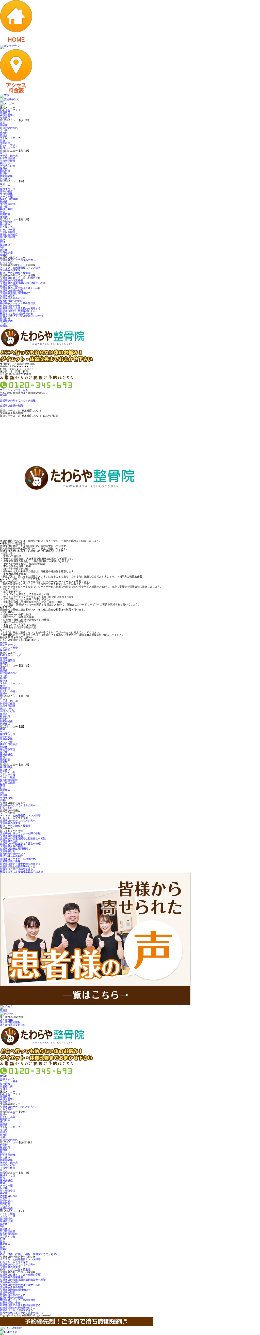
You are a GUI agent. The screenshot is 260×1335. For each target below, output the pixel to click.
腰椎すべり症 (7, 188)
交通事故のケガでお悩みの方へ (18, 260)
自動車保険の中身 (10, 305)
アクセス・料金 (9, 647)
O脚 (2, 247)
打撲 (2, 242)
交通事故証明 (7, 295)
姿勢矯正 (5, 117)
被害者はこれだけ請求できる (16, 313)
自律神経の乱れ (9, 127)
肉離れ (4, 255)
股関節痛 (5, 214)
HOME (3, 395)
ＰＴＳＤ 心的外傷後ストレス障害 (20, 267)
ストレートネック (10, 138)
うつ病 (4, 130)
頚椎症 (4, 132)
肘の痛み (5, 178)
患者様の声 (6, 321)
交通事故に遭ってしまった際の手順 (20, 277)
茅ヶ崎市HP (6, 1019)
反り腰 (4, 206)
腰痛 (2, 183)
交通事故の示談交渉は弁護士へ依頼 (20, 288)
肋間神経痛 (6, 176)
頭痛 (2, 122)
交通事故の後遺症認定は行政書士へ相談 (23, 283)
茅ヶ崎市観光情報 (10, 1022)
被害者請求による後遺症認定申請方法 (21, 316)
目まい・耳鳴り (9, 145)
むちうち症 (6, 262)
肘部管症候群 (7, 158)
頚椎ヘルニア (7, 148)
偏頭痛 (4, 125)
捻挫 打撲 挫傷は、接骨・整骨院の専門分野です (29, 1254)
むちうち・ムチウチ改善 (14, 818)
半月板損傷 (6, 252)
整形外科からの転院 (11, 300)
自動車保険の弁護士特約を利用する (20, 308)
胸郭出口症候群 (9, 199)
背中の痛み (6, 191)
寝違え (4, 135)
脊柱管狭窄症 (7, 204)
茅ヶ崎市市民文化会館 (12, 1024)
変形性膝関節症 (9, 234)
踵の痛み (5, 244)
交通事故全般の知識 (11, 290)
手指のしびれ (7, 166)
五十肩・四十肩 (9, 155)
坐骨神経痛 (6, 194)
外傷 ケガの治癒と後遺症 (15, 272)
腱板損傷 (5, 171)
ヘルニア (5, 186)
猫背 (2, 211)
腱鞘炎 (4, 168)
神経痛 (4, 201)
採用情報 (5, 318)
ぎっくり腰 (6, 196)
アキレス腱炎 (7, 232)
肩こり (4, 153)
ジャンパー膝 (7, 229)
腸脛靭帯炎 (6, 222)
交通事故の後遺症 (10, 270)
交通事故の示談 (9, 285)
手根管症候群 (7, 160)
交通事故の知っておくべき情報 (18, 400)
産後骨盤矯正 (7, 115)
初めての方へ (7, 645)
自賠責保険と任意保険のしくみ (18, 311)
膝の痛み (5, 224)
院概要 (4, 326)
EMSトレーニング (10, 110)
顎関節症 (5, 143)
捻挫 (2, 239)
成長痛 (4, 249)
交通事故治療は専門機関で (15, 293)
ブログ (4, 323)
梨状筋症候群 (7, 237)
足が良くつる (7, 227)
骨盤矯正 (5, 112)
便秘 (2, 140)
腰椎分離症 (6, 209)
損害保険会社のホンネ (12, 298)
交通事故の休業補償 (11, 280)
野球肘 (4, 173)
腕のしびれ (6, 163)
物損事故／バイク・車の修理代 (18, 303)
